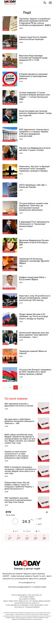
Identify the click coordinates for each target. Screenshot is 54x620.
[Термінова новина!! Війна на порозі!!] (10, 356)
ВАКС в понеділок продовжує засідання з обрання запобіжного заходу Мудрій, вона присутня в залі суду (20, 470)
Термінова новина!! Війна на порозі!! (33, 352)
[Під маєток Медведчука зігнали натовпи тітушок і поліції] (10, 153)
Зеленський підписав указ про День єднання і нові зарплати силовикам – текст (34, 334)
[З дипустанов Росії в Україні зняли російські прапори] (10, 42)
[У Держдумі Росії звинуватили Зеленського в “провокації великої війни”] (10, 226)
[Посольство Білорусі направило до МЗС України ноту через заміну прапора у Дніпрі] (10, 374)
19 (10, 387)
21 (21, 387)
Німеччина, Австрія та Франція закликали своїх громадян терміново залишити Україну (34, 168)
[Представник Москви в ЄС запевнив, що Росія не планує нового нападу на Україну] (10, 319)
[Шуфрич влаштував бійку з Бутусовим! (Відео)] (10, 282)
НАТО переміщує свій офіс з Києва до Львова (33, 186)
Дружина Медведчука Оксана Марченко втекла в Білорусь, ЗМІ (34, 242)
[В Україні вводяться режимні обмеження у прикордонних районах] (10, 79)
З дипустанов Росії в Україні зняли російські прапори (33, 38)
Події (5, 196)
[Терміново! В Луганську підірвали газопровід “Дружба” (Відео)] (10, 263)
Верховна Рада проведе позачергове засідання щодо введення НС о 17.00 (33, 57)
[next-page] (26, 387)
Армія (5, 344)
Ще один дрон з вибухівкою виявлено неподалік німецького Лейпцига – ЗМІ (19, 421)
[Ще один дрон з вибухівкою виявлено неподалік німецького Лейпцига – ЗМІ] (43, 423)
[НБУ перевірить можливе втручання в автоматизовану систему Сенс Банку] (43, 502)
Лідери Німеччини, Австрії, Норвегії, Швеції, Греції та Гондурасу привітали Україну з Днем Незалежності (19, 485)
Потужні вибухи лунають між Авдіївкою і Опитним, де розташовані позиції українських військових (33, 206)
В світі (5, 30)
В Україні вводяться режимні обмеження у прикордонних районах (33, 76)
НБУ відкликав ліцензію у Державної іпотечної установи (19, 404)
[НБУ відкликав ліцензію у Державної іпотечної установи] (43, 408)
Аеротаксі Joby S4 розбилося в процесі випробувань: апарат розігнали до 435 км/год (34, 297)
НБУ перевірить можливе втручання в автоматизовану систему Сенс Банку (18, 500)
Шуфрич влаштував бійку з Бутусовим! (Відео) (32, 278)
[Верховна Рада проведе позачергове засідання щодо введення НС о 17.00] (10, 60)
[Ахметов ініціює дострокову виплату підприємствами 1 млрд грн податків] (10, 116)
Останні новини (9, 48)
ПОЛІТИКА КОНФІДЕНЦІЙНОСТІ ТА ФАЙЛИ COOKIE (27, 587)
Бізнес (5, 122)
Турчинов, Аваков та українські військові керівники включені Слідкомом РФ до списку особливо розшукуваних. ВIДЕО (35, 22)
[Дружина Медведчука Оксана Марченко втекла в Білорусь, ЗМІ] (10, 245)
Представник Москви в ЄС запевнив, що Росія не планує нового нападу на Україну (33, 316)
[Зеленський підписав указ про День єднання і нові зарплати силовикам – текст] (10, 337)
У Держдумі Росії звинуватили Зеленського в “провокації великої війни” (34, 224)
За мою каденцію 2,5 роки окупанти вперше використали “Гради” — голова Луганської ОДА (34, 95)
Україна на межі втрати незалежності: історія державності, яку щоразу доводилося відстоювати (17, 454)
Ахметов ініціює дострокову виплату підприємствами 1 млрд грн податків (35, 113)
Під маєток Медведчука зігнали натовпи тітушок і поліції (34, 149)
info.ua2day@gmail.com (27, 582)
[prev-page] (5, 387)
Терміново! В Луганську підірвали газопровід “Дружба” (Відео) (34, 260)
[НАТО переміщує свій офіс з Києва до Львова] (10, 189)
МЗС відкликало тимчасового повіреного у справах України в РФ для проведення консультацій (34, 132)
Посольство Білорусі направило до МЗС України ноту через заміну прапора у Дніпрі (35, 371)
